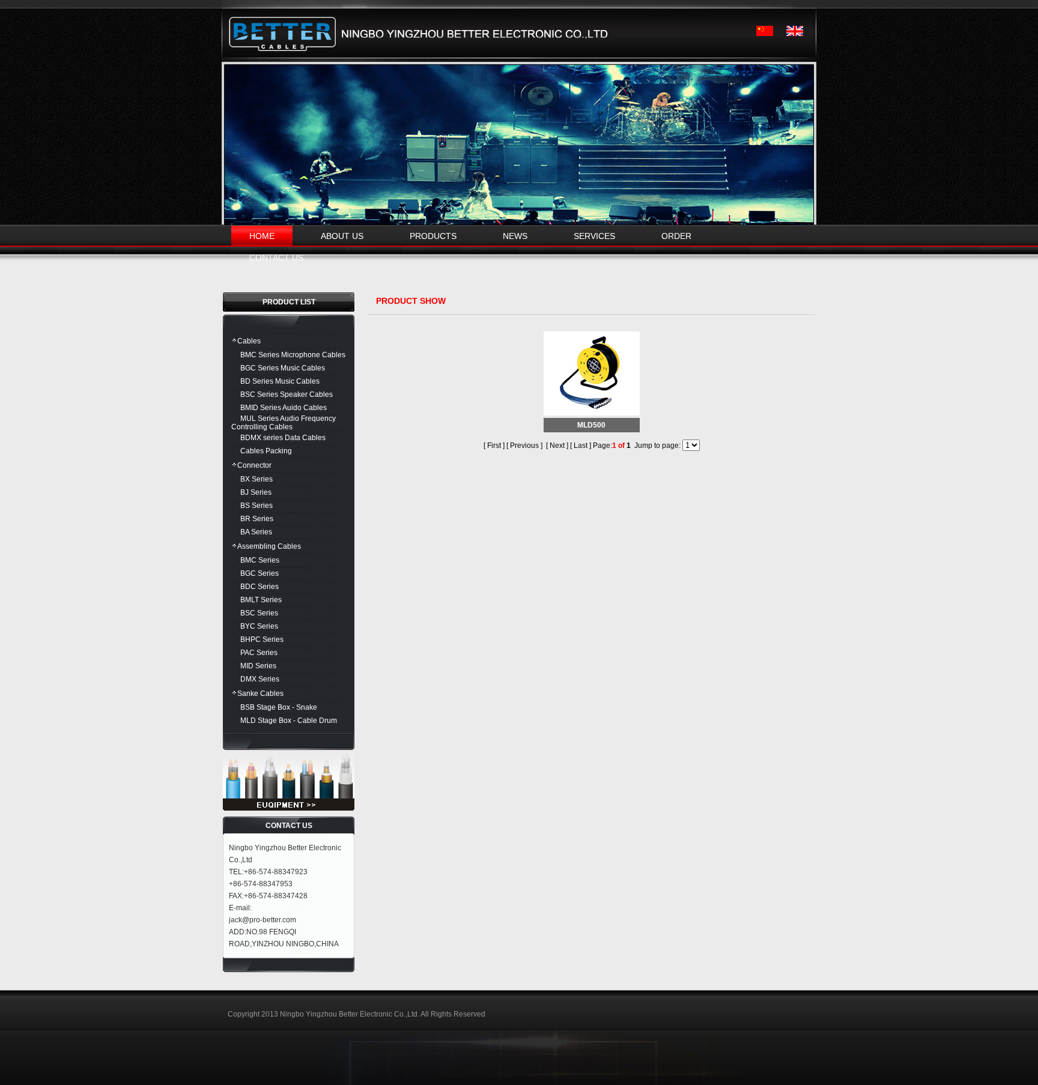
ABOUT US (342, 236)
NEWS (515, 236)
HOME (262, 236)
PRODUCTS (433, 236)
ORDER (676, 236)
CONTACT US (276, 257)
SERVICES (594, 236)
